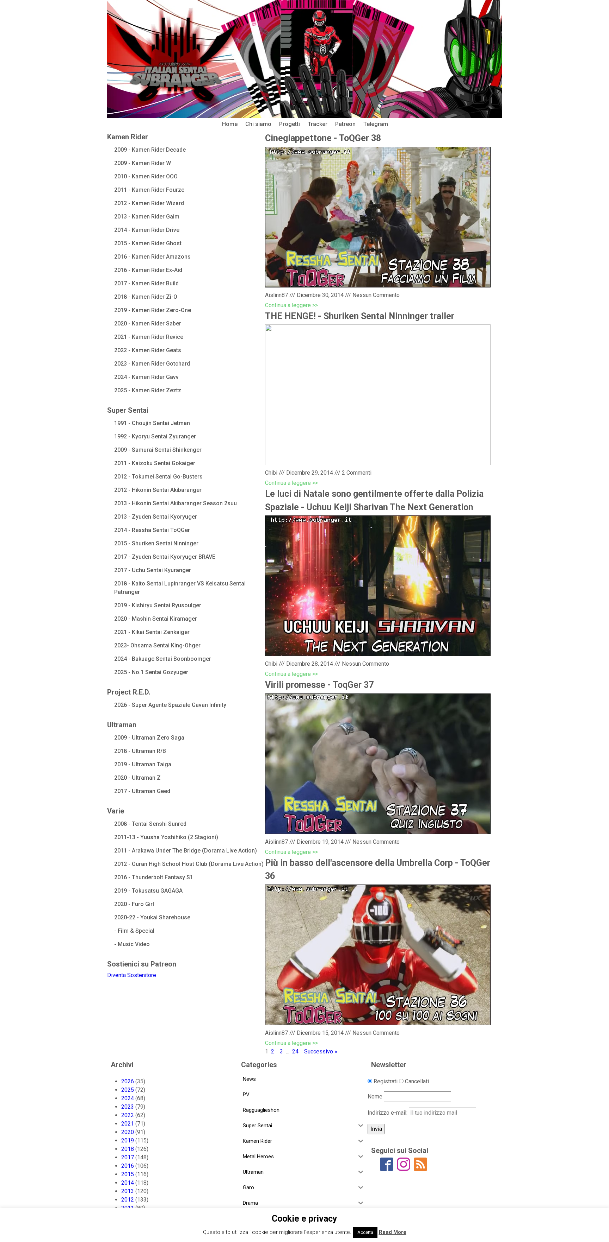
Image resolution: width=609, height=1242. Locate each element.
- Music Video (132, 944)
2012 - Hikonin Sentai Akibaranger (158, 490)
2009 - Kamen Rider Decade (150, 149)
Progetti (289, 124)
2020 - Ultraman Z (137, 777)
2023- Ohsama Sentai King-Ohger (157, 645)
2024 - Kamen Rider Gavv (146, 377)
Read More (392, 1232)
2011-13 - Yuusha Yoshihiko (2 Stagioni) (166, 837)
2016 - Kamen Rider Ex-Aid (148, 270)
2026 (127, 1081)
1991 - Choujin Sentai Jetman (152, 423)
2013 (127, 1191)
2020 (127, 1132)
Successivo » (320, 1051)
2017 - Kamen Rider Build (146, 283)
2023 (127, 1106)
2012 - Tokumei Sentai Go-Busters (158, 476)
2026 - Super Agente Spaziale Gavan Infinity (170, 705)
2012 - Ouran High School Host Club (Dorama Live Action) (189, 864)
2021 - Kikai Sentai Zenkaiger (152, 632)
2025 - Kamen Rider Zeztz (147, 390)
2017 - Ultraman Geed (142, 791)
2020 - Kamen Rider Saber (147, 323)
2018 (127, 1149)
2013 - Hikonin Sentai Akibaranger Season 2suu (175, 503)
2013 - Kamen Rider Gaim (146, 216)
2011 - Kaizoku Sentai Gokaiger (154, 463)
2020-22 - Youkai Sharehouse (152, 917)
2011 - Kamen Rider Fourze (149, 189)
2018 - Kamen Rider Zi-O (145, 296)
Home (230, 124)
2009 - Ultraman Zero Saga (149, 737)
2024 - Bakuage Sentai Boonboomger (162, 658)
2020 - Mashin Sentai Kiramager (155, 618)
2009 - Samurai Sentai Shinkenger (158, 449)
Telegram (375, 124)
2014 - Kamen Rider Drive (146, 230)
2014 (127, 1182)
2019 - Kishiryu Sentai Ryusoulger (157, 605)
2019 (127, 1140)
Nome (375, 1096)
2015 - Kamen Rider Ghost (148, 243)
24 (295, 1051)
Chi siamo (258, 124)
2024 (127, 1098)
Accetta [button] (365, 1232)
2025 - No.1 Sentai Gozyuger (151, 672)
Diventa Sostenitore (131, 975)
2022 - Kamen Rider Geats (147, 350)
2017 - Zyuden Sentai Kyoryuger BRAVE (164, 556)
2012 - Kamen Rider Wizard (149, 203)
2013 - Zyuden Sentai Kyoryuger (155, 516)
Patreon (345, 124)
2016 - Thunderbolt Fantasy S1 (153, 877)
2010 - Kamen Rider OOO (146, 176)
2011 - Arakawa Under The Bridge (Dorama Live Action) (185, 850)
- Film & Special (134, 930)
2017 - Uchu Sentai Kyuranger (152, 570)
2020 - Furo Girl (134, 904)
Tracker (317, 124)
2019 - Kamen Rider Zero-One (152, 310)
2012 (127, 1199)
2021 (127, 1123)
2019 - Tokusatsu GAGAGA (148, 890)
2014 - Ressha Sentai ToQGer (152, 530)
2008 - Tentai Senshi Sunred (150, 823)
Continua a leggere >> (291, 305)
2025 (127, 1089)
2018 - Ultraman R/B (140, 751)
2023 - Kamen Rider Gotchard (152, 363)
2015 (127, 1174)
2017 (127, 1157)
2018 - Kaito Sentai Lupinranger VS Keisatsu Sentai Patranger (180, 587)
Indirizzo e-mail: (388, 1112)
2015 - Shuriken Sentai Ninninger (156, 543)
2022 (127, 1115)
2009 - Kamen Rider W (142, 163)
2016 (127, 1165)
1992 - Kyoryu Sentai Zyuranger (155, 436)
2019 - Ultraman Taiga (142, 764)
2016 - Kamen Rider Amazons (152, 256)
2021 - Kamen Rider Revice (148, 337)
